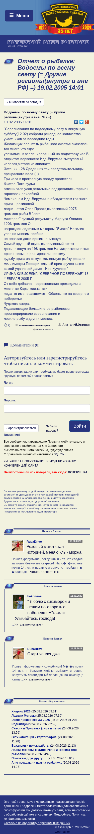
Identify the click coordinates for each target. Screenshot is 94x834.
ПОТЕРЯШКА (77, 472)
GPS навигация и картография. (34, 737)
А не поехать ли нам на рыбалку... (37, 762)
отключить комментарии (34, 325)
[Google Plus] (86, 121)
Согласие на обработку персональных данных (37, 823)
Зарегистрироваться (21, 428)
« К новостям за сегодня (24, 102)
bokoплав (34, 596)
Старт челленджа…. (46, 654)
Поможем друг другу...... (29, 758)
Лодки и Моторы (24, 715)
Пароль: (10, 400)
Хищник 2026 (21, 711)
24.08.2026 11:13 (63, 745)
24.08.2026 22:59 (43, 724)
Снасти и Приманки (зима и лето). (36, 728)
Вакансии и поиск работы (30, 745)
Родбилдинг (21, 724)
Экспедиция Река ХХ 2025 (31, 720)
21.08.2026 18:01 (61, 758)
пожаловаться (44, 329)
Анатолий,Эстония (76, 325)
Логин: (8, 382)
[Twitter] (81, 121)
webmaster (62, 832)
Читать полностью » (44, 572)
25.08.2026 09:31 (44, 711)
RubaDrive (34, 541)
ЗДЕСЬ (59, 454)
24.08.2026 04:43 (38, 754)
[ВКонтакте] (76, 121)
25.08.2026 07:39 (49, 715)
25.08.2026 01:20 (64, 720)
